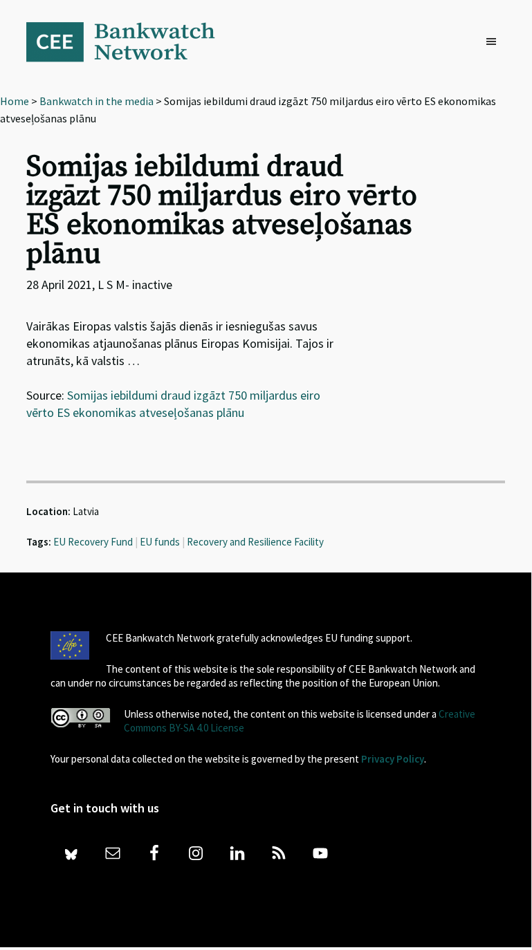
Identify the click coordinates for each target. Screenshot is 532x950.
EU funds (160, 541)
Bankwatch (130, 41)
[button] (494, 42)
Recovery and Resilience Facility (255, 541)
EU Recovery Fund (93, 541)
